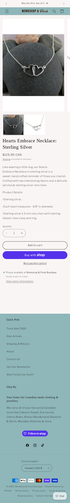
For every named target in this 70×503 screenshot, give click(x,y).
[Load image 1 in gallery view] (13, 125)
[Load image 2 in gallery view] (35, 125)
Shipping (6, 159)
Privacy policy (39, 491)
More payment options (35, 263)
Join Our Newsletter (18, 366)
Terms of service (57, 491)
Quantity (7, 226)
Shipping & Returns (18, 343)
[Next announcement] (63, 3)
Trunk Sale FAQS (16, 328)
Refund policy (22, 491)
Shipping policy (25, 496)
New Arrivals (14, 336)
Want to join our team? (20, 374)
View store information (20, 281)
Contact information (46, 496)
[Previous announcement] (6, 3)
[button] (7, 11)
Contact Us (13, 359)
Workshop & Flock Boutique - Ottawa (33, 486)
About (10, 351)
